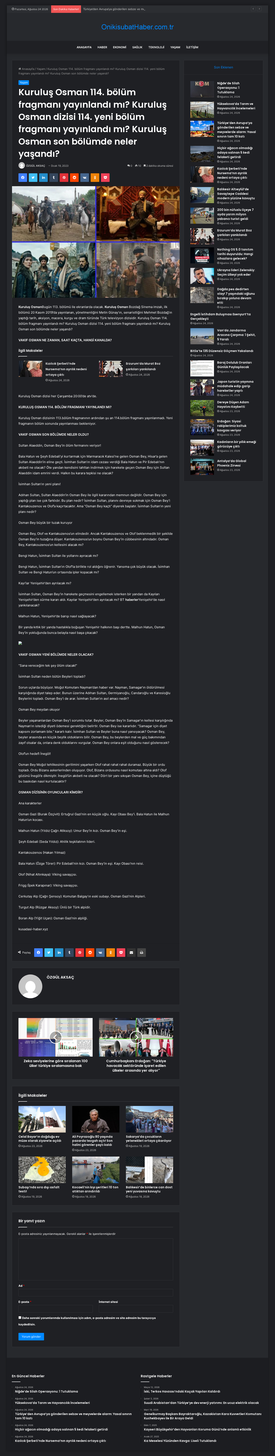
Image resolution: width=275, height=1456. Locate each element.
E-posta (24, 1301)
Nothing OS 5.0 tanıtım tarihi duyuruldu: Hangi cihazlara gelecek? (235, 254)
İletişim (192, 47)
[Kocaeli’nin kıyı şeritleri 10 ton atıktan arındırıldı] (95, 1170)
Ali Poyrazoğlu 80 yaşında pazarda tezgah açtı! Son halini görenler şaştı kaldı (92, 1140)
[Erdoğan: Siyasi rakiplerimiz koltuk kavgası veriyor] (202, 427)
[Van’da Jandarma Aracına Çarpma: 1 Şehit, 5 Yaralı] (202, 336)
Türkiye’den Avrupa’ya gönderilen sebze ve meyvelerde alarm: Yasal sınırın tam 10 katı (140, 9)
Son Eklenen (223, 67)
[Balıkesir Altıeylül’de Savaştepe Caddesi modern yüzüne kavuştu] (202, 195)
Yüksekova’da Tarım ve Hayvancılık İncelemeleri (236, 106)
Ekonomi (119, 47)
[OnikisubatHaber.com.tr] (137, 27)
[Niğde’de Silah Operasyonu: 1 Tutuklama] (202, 89)
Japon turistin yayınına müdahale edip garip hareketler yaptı (235, 386)
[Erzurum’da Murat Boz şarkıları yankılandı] (111, 369)
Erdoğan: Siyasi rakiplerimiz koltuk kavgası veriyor (231, 425)
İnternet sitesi (108, 1301)
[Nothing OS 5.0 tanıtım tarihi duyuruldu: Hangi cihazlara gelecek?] (202, 255)
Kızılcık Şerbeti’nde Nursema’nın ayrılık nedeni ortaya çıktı (66, 369)
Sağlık (137, 47)
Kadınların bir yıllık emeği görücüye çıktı (236, 444)
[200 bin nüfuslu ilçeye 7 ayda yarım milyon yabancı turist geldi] (202, 216)
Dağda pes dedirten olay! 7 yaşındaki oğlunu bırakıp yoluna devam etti (236, 296)
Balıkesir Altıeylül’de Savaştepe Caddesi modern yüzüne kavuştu (236, 193)
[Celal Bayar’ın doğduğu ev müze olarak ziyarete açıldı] (42, 1119)
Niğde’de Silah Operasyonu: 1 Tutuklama (228, 87)
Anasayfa (84, 47)
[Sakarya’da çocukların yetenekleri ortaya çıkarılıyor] (149, 1119)
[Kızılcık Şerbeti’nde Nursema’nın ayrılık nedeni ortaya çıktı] (30, 369)
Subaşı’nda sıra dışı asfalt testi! (39, 1189)
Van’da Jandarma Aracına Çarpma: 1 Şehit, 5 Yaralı (236, 334)
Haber (102, 47)
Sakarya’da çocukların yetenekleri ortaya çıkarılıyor (148, 1138)
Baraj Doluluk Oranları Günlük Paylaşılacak (234, 364)
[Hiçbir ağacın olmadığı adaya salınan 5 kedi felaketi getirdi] (202, 154)
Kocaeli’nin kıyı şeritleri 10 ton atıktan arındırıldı (95, 1189)
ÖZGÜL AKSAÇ (35, 165)
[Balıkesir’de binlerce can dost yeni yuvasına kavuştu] (149, 1170)
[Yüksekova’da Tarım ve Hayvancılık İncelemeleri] (202, 110)
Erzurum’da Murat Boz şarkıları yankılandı (234, 232)
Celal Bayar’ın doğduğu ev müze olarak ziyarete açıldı (39, 1138)
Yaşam (175, 47)
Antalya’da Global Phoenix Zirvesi (231, 463)
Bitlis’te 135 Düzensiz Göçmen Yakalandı (221, 351)
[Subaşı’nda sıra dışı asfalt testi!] (42, 1170)
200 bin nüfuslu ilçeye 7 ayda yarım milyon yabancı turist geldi (235, 214)
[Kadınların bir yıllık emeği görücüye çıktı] (202, 448)
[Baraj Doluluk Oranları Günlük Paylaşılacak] (202, 368)
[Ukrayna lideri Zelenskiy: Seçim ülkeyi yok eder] (202, 276)
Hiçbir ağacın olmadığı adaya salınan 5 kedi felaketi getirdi (235, 152)
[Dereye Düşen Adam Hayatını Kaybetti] (202, 408)
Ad (21, 1285)
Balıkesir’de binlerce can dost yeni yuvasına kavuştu (149, 1189)
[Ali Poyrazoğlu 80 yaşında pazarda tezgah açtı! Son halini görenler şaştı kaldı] (95, 1119)
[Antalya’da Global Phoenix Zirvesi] (202, 467)
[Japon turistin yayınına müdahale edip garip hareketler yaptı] (202, 387)
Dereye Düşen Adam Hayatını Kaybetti (233, 404)
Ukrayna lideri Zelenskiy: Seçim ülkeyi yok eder (236, 272)
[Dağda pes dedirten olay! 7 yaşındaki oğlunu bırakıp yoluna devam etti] (202, 295)
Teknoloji (156, 47)
